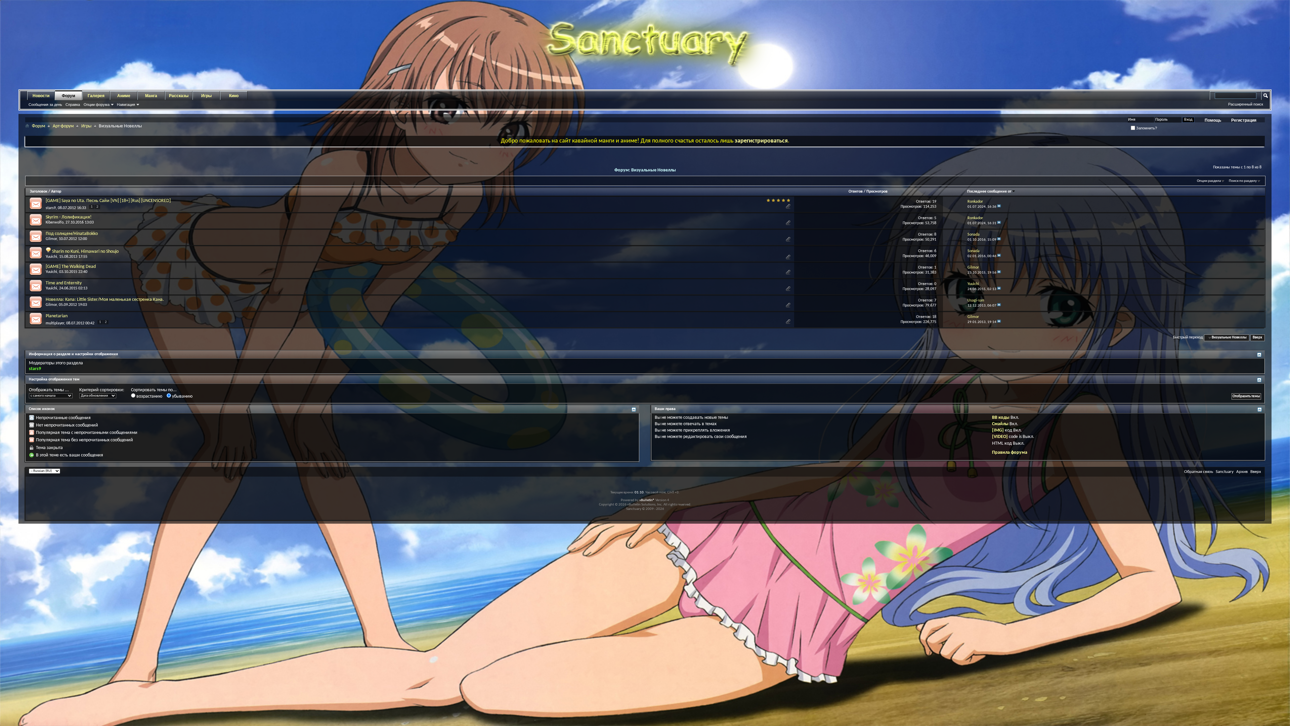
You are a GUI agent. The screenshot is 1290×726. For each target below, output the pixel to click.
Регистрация (1243, 120)
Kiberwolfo (54, 222)
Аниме (123, 95)
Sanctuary (1225, 472)
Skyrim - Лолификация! (69, 217)
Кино (234, 95)
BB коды (1000, 417)
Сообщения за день (45, 105)
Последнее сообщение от (989, 192)
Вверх (1257, 337)
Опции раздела (1209, 181)
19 (934, 202)
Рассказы (178, 95)
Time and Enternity (64, 283)
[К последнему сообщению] (999, 207)
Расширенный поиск (1245, 104)
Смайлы (1000, 424)
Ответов (856, 192)
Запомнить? (1146, 128)
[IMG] (998, 430)
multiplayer (55, 323)
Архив (1242, 472)
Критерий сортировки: (101, 390)
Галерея (96, 95)
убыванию (181, 396)
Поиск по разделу (1243, 181)
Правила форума (1009, 452)
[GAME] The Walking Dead (71, 266)
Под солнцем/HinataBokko (72, 233)
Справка (73, 105)
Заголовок (38, 192)
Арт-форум (63, 126)
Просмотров (877, 192)
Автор (56, 192)
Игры (206, 95)
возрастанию (148, 396)
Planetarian (57, 316)
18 (934, 317)
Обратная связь (1198, 472)
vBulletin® (647, 500)
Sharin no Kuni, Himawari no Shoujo (85, 251)
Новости (41, 95)
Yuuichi (51, 257)
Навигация (126, 105)
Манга (151, 95)
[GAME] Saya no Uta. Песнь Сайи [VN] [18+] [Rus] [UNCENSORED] (108, 200)
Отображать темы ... (49, 390)
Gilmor (51, 239)
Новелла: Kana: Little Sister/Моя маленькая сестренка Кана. (105, 299)
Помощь (1213, 120)
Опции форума (97, 105)
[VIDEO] (1000, 436)
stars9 (51, 208)
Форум (68, 95)
